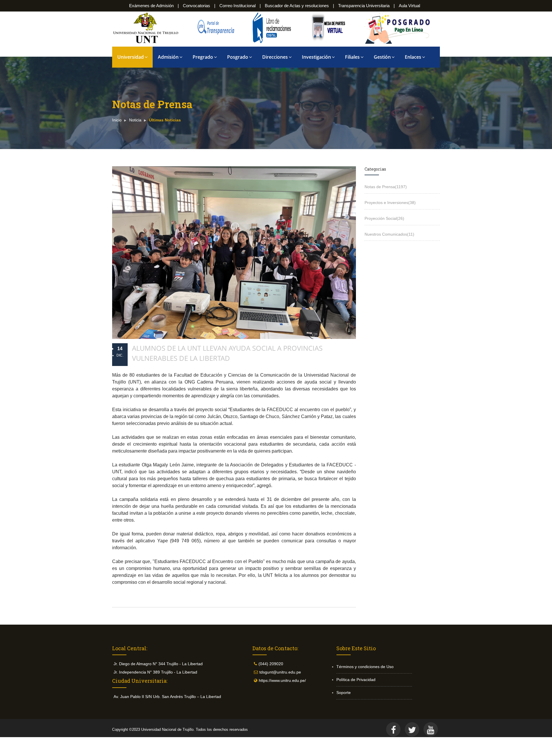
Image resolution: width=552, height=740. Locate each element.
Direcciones (275, 57)
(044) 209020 (270, 663)
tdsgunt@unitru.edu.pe (280, 672)
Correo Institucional (237, 5)
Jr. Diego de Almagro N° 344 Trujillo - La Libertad (158, 663)
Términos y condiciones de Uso (365, 666)
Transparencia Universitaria (364, 5)
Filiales (352, 57)
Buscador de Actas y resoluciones (297, 5)
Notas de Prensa (386, 186)
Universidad (130, 57)
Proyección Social (384, 218)
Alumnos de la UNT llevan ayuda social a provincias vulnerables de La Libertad (227, 353)
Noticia (135, 120)
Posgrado (237, 57)
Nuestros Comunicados (389, 234)
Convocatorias (196, 5)
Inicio (117, 120)
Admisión (168, 57)
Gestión (382, 57)
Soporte (343, 692)
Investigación (316, 57)
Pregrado (203, 57)
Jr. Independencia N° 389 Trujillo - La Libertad (155, 672)
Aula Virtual (409, 5)
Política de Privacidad (355, 679)
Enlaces (413, 57)
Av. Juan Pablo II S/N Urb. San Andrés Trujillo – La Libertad (167, 696)
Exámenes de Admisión (151, 5)
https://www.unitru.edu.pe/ (282, 680)
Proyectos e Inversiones (390, 202)
